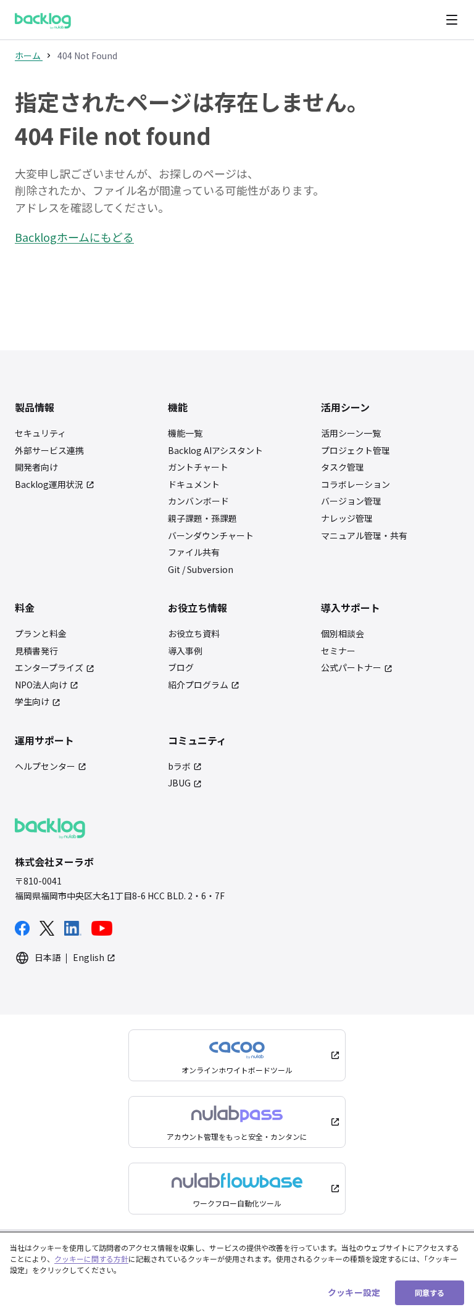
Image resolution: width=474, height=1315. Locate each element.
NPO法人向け (41, 685)
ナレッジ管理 (347, 518)
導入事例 (185, 651)
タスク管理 (342, 467)
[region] (237, 1273)
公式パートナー (351, 668)
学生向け (32, 701)
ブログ (181, 668)
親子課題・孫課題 (202, 518)
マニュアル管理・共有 (364, 536)
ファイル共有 (194, 552)
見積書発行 (36, 651)
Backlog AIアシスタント (215, 450)
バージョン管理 (351, 501)
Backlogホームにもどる (74, 237)
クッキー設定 (354, 1292)
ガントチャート (198, 467)
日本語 (47, 957)
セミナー (338, 651)
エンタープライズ (49, 668)
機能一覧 (185, 433)
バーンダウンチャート (211, 536)
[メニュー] (451, 19)
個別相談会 (342, 634)
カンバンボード (198, 501)
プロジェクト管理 (355, 450)
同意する (429, 1292)
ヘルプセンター (45, 766)
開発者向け (36, 467)
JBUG (179, 783)
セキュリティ (40, 433)
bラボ (179, 766)
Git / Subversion (200, 569)
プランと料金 (41, 634)
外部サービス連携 (49, 450)
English (88, 957)
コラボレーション (355, 484)
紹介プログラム (198, 685)
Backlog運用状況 (49, 484)
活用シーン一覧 (351, 433)
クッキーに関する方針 (91, 1258)
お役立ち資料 (194, 634)
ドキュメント (194, 484)
